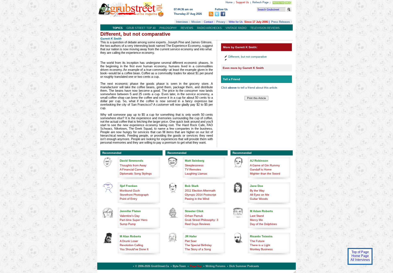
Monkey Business (261, 249)
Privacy (220, 21)
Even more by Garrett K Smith (243, 68)
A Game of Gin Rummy (265, 165)
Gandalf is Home (261, 169)
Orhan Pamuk (194, 215)
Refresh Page (260, 2)
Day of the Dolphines (263, 224)
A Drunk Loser (129, 241)
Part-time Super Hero (133, 220)
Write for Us (236, 21)
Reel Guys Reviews (197, 224)
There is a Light (260, 245)
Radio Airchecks (209, 28)
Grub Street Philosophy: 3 (201, 220)
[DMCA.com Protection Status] (281, 3)
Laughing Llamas (196, 173)
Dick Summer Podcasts (244, 266)
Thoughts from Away (133, 165)
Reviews (187, 28)
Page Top (196, 266)
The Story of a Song (198, 249)
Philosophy (168, 28)
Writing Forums (215, 266)
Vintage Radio (236, 28)
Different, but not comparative (247, 56)
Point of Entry (128, 198)
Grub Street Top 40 (141, 28)
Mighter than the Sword (265, 173)
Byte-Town (179, 266)
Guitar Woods (259, 198)
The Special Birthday (198, 245)
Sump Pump (128, 224)
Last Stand (257, 215)
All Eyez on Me (259, 194)
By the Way (257, 190)
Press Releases (280, 21)
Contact (208, 21)
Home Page (360, 256)
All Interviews (360, 260)
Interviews (182, 21)
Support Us (242, 2)
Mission (196, 21)
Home (229, 2)
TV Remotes (193, 169)
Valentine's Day (130, 215)
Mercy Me (256, 220)
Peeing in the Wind (197, 198)
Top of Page (360, 252)
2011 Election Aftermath (200, 190)
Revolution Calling (131, 245)
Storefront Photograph (134, 194)
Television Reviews (265, 28)
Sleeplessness (194, 165)
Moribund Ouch (130, 190)
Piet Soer (191, 241)
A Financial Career (132, 169)
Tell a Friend (231, 79)
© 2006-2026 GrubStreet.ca (152, 266)
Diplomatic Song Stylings (136, 173)
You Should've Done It (134, 249)
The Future (257, 241)
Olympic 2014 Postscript (200, 194)
